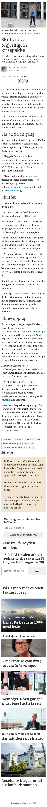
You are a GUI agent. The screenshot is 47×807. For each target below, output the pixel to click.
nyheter (7, 440)
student (28, 444)
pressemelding (13, 190)
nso (30, 448)
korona (18, 440)
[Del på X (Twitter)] (23, 81)
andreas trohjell (12, 444)
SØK (37, 570)
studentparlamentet (14, 448)
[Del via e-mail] (27, 81)
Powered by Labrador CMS (23, 803)
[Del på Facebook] (19, 81)
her (6, 507)
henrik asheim (33, 440)
